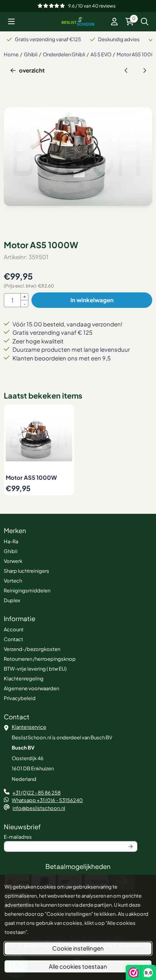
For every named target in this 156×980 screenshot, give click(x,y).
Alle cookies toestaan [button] (78, 966)
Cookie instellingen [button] (78, 948)
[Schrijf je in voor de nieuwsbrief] (130, 846)
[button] (11, 21)
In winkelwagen (92, 299)
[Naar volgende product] (145, 70)
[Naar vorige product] (126, 70)
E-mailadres (63, 836)
